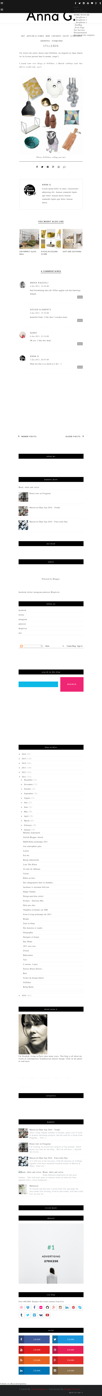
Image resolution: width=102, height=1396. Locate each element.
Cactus (26, 873)
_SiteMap (78, 25)
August (27, 798)
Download (25, 1082)
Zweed (26, 950)
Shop (68, 1074)
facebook (22, 610)
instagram (23, 619)
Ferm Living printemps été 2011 (37, 914)
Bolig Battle (28, 987)
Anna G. (47, 184)
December (28, 780)
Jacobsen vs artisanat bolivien (36, 887)
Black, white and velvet (29, 487)
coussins (56, 36)
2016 (24, 754)
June (26, 807)
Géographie (28, 932)
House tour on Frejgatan (40, 493)
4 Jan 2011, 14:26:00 (39, 286)
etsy (20, 633)
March (27, 820)
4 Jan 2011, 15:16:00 (39, 313)
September (29, 793)
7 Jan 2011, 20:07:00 (39, 359)
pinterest (22, 624)
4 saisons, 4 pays (30, 964)
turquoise (57, 41)
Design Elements (40, 309)
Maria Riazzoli (39, 282)
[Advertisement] (38, 719)
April (26, 816)
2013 (24, 767)
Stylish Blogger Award (33, 837)
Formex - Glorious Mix (33, 900)
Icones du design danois (33, 978)
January (27, 829)
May (26, 811)
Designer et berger (31, 937)
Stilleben (53, 53)
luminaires (76, 36)
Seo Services (79, 30)
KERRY (33, 333)
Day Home (27, 941)
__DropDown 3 (80, 22)
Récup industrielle (31, 860)
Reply (80, 297)
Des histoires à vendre (32, 928)
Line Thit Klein (30, 864)
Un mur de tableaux (31, 869)
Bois (25, 973)
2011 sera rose (29, 946)
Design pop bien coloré (33, 896)
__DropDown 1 (80, 17)
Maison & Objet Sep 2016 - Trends (44, 507)
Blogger (56, 579)
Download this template (84, 35)
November (29, 784)
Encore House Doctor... (33, 968)
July (26, 802)
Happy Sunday (29, 891)
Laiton (26, 851)
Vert (25, 959)
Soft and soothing (72, 251)
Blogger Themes (72, 1389)
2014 (24, 763)
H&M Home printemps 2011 (35, 841)
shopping (45, 41)
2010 (24, 995)
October (28, 789)
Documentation (80, 32)
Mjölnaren (33, 1186)
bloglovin (23, 628)
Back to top (75, 1393)
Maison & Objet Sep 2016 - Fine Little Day (48, 521)
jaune (66, 36)
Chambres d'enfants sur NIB (35, 909)
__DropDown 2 (80, 20)
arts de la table (35, 36)
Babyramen (28, 955)
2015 (24, 758)
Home (76, 7)
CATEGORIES (80, 12)
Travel (58, 1074)
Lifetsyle (46, 1074)
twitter (21, 614)
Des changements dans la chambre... (39, 882)
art (23, 36)
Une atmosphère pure (32, 846)
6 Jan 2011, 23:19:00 (39, 336)
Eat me (26, 855)
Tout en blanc (29, 923)
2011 (24, 776)
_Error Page (79, 27)
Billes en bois (29, 878)
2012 (24, 772)
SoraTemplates (38, 1389)
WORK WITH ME (82, 14)
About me (78, 9)
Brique (26, 919)
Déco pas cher (29, 905)
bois (48, 36)
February (28, 825)
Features (33, 1074)
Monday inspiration (31, 832)
